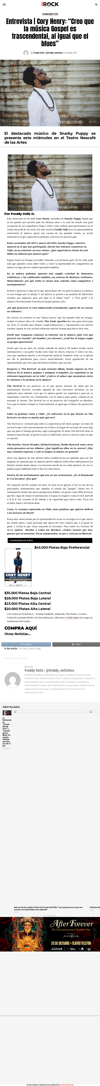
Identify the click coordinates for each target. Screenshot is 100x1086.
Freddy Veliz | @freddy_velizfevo (48, 53)
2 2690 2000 (72, 617)
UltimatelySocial (67, 1085)
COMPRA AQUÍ (20, 628)
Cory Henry (23, 649)
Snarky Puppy (35, 649)
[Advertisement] (50, 981)
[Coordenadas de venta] (50, 540)
